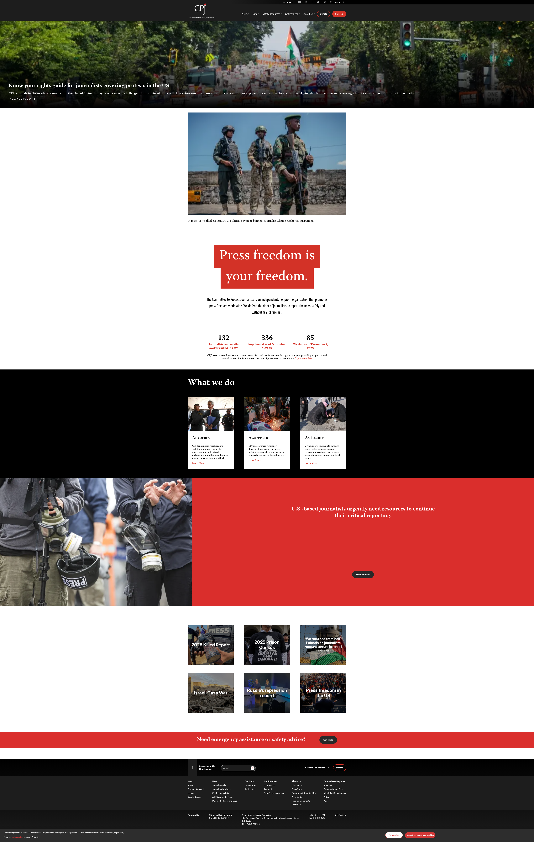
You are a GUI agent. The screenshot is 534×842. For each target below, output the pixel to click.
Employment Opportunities (304, 793)
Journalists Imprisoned (222, 789)
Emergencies (250, 785)
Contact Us (296, 804)
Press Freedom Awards (274, 793)
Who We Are (297, 789)
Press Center (297, 797)
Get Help (339, 13)
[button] (343, 2)
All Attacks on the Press (222, 797)
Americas (328, 785)
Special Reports (194, 797)
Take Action (269, 789)
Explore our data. (304, 358)
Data (214, 781)
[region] (267, 835)
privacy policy (17, 837)
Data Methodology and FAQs (224, 800)
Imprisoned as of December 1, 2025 (267, 342)
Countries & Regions (334, 781)
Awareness (258, 438)
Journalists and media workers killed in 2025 (224, 342)
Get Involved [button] (291, 13)
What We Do (297, 785)
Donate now (363, 574)
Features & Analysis (196, 789)
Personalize (394, 835)
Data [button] (255, 13)
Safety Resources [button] (271, 13)
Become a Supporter (315, 767)
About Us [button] (308, 13)
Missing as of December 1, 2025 (310, 342)
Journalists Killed (219, 785)
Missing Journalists (220, 793)
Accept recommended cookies (420, 835)
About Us (296, 781)
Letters (191, 793)
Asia (325, 800)
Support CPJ (269, 785)
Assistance (314, 438)
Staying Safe (250, 789)
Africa (326, 797)
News (190, 781)
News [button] (245, 13)
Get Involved (270, 781)
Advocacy (201, 438)
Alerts (190, 785)
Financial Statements (301, 800)
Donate (323, 13)
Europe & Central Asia (333, 789)
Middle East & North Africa (335, 793)
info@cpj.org (340, 814)
